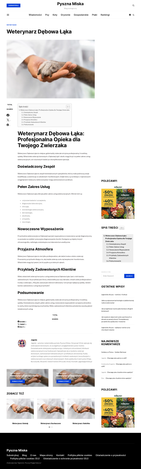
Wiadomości (35, 15)
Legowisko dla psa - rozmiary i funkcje (114, 294)
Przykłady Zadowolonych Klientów (35, 122)
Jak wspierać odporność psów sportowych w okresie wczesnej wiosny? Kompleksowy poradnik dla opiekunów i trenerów (116, 319)
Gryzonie (65, 15)
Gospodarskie (81, 15)
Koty (55, 15)
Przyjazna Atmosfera (30, 120)
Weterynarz (12, 25)
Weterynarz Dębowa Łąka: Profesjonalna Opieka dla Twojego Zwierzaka (44, 110)
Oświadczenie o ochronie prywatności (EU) (66, 458)
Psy (47, 15)
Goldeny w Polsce (107, 352)
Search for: (106, 272)
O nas (33, 455)
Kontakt (60, 455)
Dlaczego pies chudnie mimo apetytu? (120, 372)
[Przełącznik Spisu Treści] (66, 107)
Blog (24, 455)
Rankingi (105, 15)
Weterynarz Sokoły (20, 423)
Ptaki (94, 15)
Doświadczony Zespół (31, 112)
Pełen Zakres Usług (30, 115)
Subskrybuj (13, 455)
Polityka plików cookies (80, 455)
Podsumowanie (29, 124)
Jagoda (34, 340)
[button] (133, 15)
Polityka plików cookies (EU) (25, 458)
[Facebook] (130, 15)
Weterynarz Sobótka (81, 423)
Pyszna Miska (70, 4)
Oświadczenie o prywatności (111, 455)
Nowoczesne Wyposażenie (32, 117)
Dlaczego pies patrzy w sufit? (117, 358)
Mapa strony (46, 455)
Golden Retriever (120, 352)
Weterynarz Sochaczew (51, 423)
